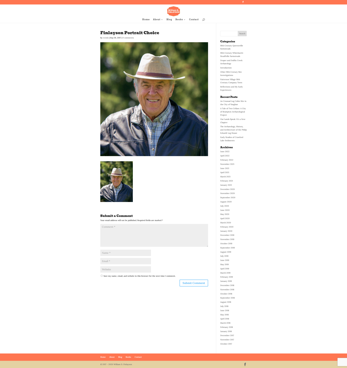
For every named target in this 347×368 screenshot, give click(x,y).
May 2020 (224, 214)
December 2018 (227, 285)
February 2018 (226, 327)
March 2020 (225, 222)
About (156, 20)
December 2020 (227, 189)
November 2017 (227, 339)
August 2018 (225, 302)
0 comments (128, 38)
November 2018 (227, 289)
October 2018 (226, 294)
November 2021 (227, 164)
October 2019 (226, 243)
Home (146, 20)
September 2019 (227, 248)
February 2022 (226, 160)
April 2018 (224, 319)
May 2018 (224, 314)
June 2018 (224, 310)
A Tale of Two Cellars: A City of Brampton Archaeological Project (233, 111)
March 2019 (225, 273)
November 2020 (227, 193)
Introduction (226, 68)
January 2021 (226, 185)
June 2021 (224, 168)
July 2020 (224, 206)
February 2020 (226, 227)
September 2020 (227, 197)
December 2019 (227, 235)
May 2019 (224, 264)
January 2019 (226, 281)
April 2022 (224, 155)
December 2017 (227, 335)
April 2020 (225, 218)
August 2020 (226, 201)
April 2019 (224, 268)
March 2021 (225, 176)
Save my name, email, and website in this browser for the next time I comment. (140, 276)
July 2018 (224, 306)
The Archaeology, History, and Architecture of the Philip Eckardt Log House (233, 129)
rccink (106, 38)
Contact (194, 20)
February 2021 (226, 181)
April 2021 (224, 172)
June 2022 (224, 151)
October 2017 (226, 344)
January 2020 (226, 231)
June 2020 (225, 210)
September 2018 (227, 298)
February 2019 (226, 277)
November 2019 (227, 239)
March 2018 (225, 323)
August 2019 (225, 252)
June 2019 (224, 260)
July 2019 (224, 256)
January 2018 (226, 331)
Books (179, 20)
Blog (169, 20)
